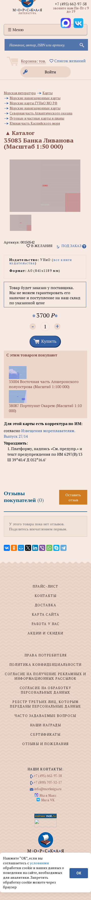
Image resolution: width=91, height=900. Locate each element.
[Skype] (56, 548)
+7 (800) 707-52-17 (48, 782)
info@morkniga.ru (47, 789)
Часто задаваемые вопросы (45, 715)
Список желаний (69, 60)
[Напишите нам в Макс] (66, 23)
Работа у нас (46, 624)
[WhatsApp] (49, 548)
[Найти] (81, 45)
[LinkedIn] (35, 548)
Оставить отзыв (73, 497)
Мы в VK (48, 800)
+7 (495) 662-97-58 (71, 3)
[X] (28, 548)
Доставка (45, 605)
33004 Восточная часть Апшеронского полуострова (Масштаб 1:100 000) (44, 384)
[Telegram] (63, 548)
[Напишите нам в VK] (78, 23)
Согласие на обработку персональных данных (46, 690)
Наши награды (45, 725)
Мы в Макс (47, 795)
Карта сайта (45, 614)
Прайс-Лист (45, 586)
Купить (48, 341)
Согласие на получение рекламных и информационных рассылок (45, 676)
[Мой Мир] (21, 548)
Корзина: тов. (33, 61)
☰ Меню (16, 29)
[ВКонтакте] (7, 548)
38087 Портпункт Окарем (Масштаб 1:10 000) (45, 408)
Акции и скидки (45, 633)
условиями (39, 863)
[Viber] (42, 548)
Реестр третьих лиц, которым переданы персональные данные (45, 704)
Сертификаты (45, 734)
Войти (50, 71)
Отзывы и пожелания (45, 744)
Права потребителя (46, 655)
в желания (41, 246)
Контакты (45, 595)
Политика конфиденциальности (45, 664)
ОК (78, 873)
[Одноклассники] (14, 548)
